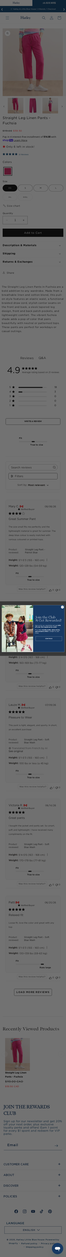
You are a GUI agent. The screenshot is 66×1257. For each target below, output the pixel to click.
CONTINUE (48, 638)
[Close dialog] (62, 607)
